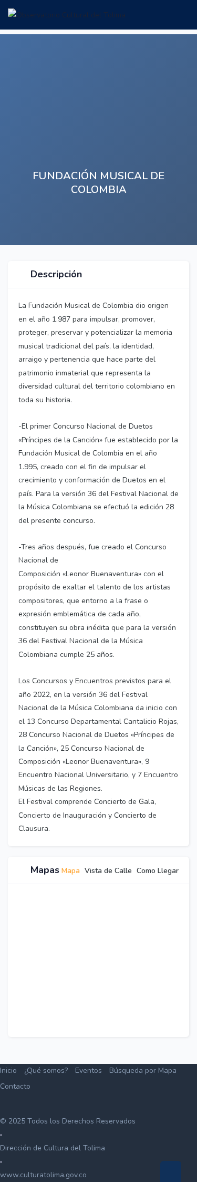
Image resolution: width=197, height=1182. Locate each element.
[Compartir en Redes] (139, 227)
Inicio (8, 1070)
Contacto (15, 1086)
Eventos (88, 1070)
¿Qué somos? (46, 1070)
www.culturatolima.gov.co (43, 1175)
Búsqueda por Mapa (143, 1070)
